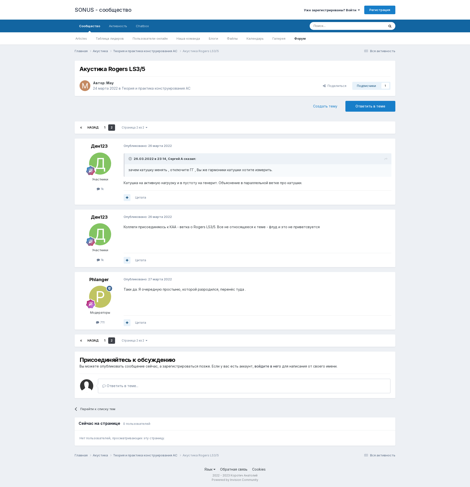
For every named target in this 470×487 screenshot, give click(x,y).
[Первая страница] (81, 127)
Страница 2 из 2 (134, 127)
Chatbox (142, 26)
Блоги (213, 38)
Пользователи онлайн (150, 38)
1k (102, 189)
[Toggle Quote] (131, 159)
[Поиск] (390, 26)
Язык (208, 469)
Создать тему (325, 106)
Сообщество (89, 26)
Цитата (140, 197)
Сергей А (175, 159)
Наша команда (188, 38)
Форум (300, 38)
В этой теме (369, 26)
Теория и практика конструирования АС (156, 88)
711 (102, 322)
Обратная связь (233, 469)
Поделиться (336, 86)
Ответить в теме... (122, 386)
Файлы (232, 38)
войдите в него (268, 366)
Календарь (255, 38)
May (110, 83)
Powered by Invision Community (235, 480)
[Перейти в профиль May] (85, 85)
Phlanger (99, 279)
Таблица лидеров (110, 38)
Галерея (278, 38)
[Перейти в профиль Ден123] (100, 164)
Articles (81, 38)
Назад (93, 127)
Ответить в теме (370, 106)
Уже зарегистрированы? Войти (331, 10)
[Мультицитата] (127, 197)
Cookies (259, 469)
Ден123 (99, 146)
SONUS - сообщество (103, 10)
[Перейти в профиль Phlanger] (100, 297)
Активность (118, 26)
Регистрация (379, 10)
